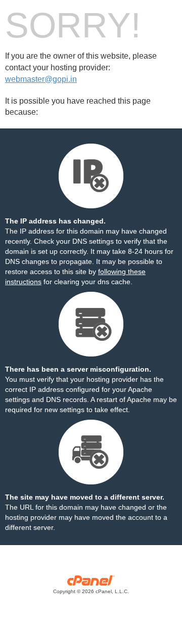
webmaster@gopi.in (41, 79)
